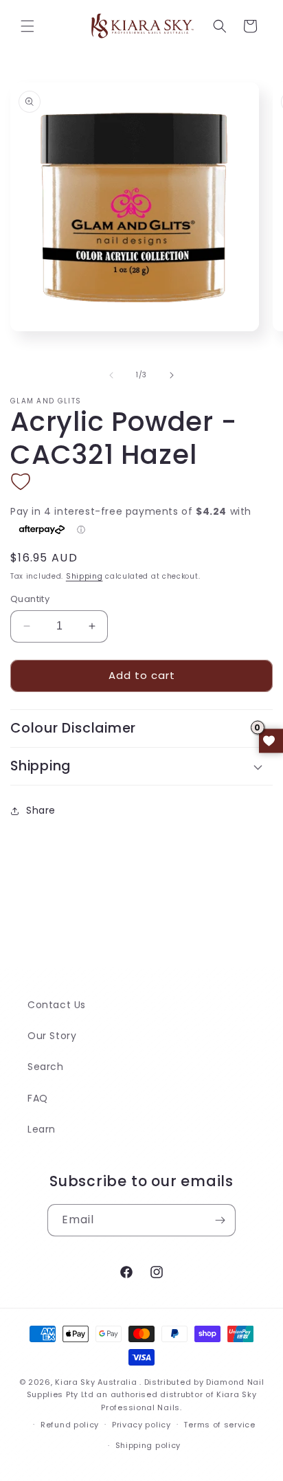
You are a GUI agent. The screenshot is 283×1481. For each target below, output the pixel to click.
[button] (27, 26)
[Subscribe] (220, 1220)
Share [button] (41, 810)
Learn (41, 1129)
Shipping (84, 576)
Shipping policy (148, 1445)
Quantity (29, 598)
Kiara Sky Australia (96, 1382)
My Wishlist (271, 740)
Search (45, 1066)
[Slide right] (172, 375)
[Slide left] (111, 375)
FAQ (37, 1098)
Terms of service (219, 1424)
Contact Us (56, 1005)
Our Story (51, 1036)
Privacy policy (141, 1424)
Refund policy (70, 1424)
